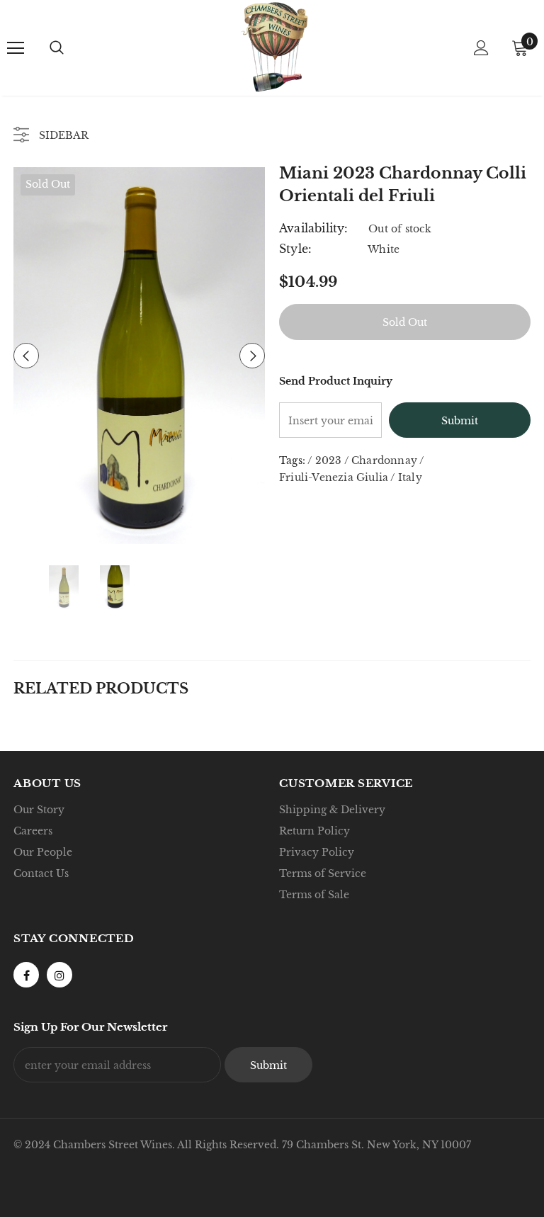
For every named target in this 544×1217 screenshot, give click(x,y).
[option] (139, 355)
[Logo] (274, 47)
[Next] (252, 355)
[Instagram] (59, 974)
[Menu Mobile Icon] (15, 48)
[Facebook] (26, 974)
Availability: (313, 228)
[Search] (57, 48)
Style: (295, 249)
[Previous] (26, 355)
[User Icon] (481, 47)
